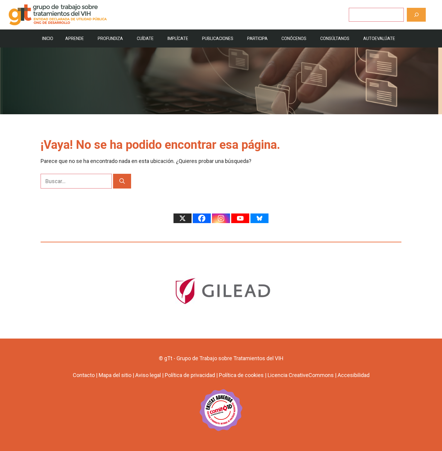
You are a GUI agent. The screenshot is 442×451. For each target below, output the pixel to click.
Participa (257, 38)
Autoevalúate (379, 38)
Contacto (84, 375)
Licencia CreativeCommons (301, 375)
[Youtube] (240, 218)
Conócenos (293, 38)
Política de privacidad (190, 375)
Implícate (177, 38)
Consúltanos (334, 38)
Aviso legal (148, 375)
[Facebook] (202, 218)
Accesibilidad (354, 375)
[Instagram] (221, 218)
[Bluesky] (259, 218)
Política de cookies (241, 375)
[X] (182, 218)
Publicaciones (217, 38)
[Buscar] (416, 14)
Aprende (74, 38)
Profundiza (110, 38)
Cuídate (145, 38)
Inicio (47, 38)
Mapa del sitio (115, 375)
